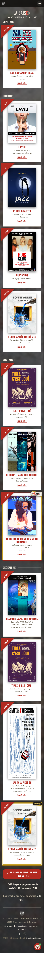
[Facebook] (18, 912)
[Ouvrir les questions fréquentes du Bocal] (36, 946)
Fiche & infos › (21, 80)
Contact (21, 907)
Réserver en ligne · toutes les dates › (22, 849)
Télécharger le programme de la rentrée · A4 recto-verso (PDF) (22, 861)
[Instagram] (23, 912)
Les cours (33, 904)
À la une (7, 904)
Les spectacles (20, 904)
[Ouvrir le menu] (37, 3)
